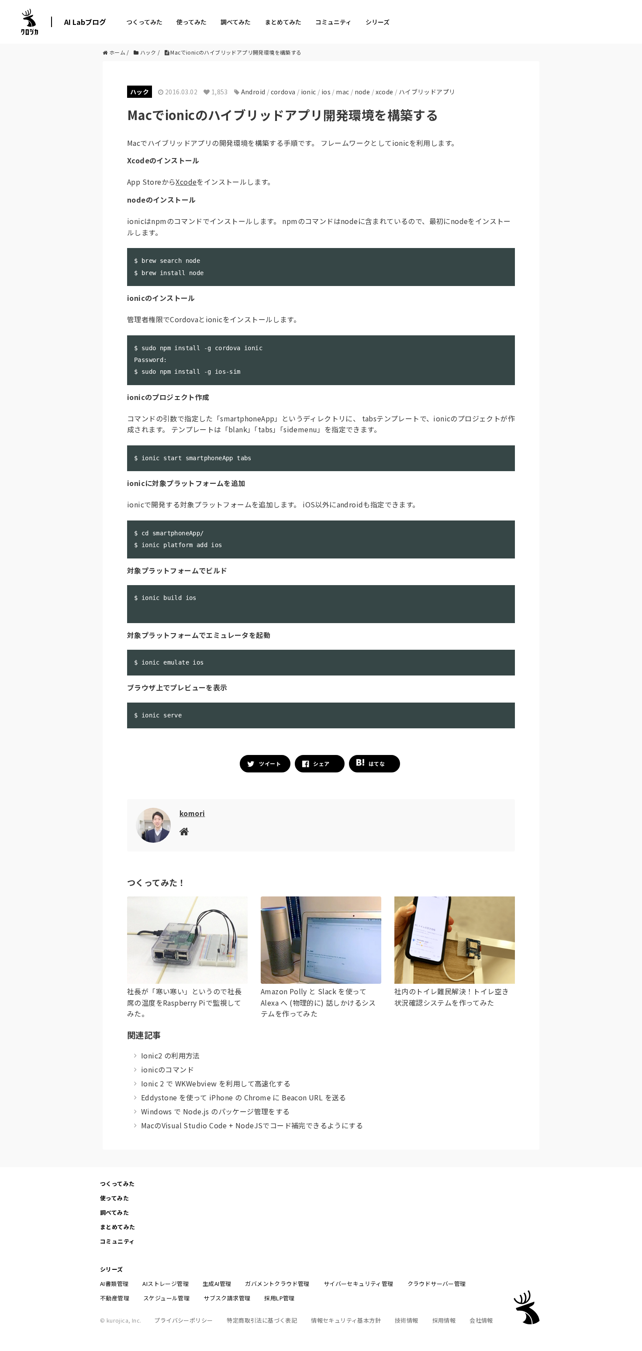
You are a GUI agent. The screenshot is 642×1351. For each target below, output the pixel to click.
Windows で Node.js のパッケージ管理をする (215, 1111)
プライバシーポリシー (183, 1320)
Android (253, 91)
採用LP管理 (279, 1298)
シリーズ (378, 21)
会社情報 (481, 1320)
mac (342, 91)
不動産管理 (114, 1298)
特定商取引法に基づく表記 (262, 1320)
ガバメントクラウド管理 (277, 1283)
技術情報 (406, 1320)
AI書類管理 (114, 1283)
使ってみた (191, 21)
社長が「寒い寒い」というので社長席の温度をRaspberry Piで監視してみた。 (184, 1002)
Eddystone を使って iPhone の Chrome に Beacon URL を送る (243, 1097)
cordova (283, 91)
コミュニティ (333, 21)
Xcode (186, 181)
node (362, 91)
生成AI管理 (217, 1283)
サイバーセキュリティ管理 (358, 1283)
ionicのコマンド (167, 1069)
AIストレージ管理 (165, 1283)
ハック (139, 91)
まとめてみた (283, 21)
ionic (308, 91)
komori (192, 813)
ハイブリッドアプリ (427, 91)
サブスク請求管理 (227, 1298)
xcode (384, 91)
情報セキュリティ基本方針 (346, 1320)
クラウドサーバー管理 (436, 1283)
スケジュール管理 (166, 1298)
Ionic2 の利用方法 (170, 1055)
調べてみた (236, 21)
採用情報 (444, 1320)
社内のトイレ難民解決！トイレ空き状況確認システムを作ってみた (451, 997)
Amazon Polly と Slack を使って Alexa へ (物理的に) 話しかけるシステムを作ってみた (318, 1002)
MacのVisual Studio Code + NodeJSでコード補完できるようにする (252, 1125)
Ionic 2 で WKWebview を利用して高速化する (215, 1083)
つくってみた (144, 21)
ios (326, 91)
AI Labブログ (85, 22)
